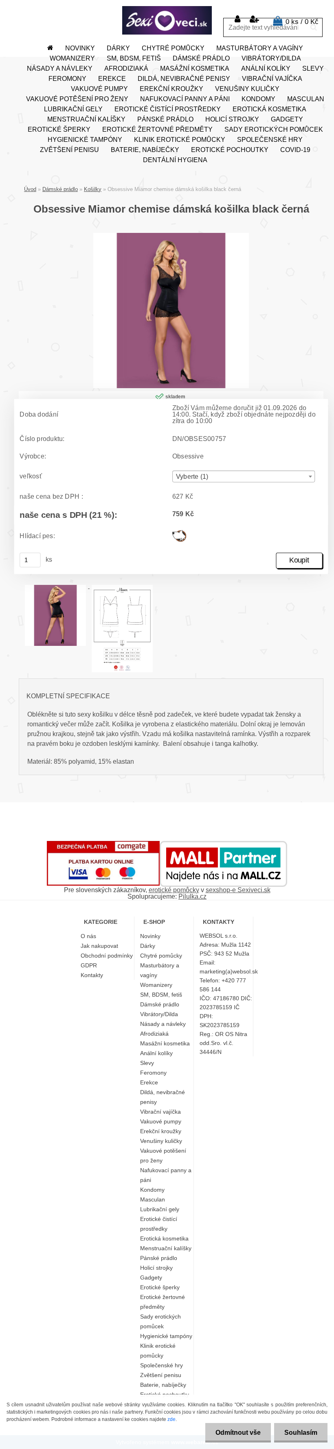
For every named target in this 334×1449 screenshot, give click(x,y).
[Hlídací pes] (179, 533)
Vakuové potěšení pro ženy (77, 99)
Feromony (67, 78)
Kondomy (258, 99)
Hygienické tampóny (85, 139)
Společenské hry (270, 139)
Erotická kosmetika (269, 109)
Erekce (112, 78)
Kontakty (92, 975)
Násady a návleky (59, 68)
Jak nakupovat (99, 946)
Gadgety (287, 119)
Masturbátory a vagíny (259, 48)
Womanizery (72, 58)
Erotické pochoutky (229, 149)
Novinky (80, 48)
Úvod (30, 189)
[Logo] (167, 20)
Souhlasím (300, 1432)
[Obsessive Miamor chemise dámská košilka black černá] (171, 235)
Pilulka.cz (192, 896)
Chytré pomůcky (173, 48)
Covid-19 (295, 149)
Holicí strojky (232, 119)
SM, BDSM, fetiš (134, 58)
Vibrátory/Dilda (271, 58)
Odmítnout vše (238, 1432)
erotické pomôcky (174, 889)
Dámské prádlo (201, 58)
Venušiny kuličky (247, 88)
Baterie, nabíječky (145, 149)
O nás (88, 936)
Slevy (313, 68)
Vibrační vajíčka (272, 78)
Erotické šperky (59, 129)
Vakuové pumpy (99, 88)
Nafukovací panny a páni (185, 99)
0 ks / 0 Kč (302, 22)
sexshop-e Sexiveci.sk (238, 889)
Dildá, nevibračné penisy (184, 78)
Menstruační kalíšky (86, 119)
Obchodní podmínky (107, 955)
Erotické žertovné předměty (157, 129)
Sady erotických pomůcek (273, 129)
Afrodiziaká (126, 68)
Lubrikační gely (73, 109)
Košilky (92, 189)
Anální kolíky (265, 68)
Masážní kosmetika (194, 68)
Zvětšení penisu (69, 149)
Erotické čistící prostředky (167, 109)
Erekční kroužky (171, 88)
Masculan (305, 99)
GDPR (89, 965)
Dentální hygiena (175, 159)
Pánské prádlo (165, 119)
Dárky (118, 48)
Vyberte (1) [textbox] (192, 476)
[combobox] (243, 476)
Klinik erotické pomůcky (179, 139)
